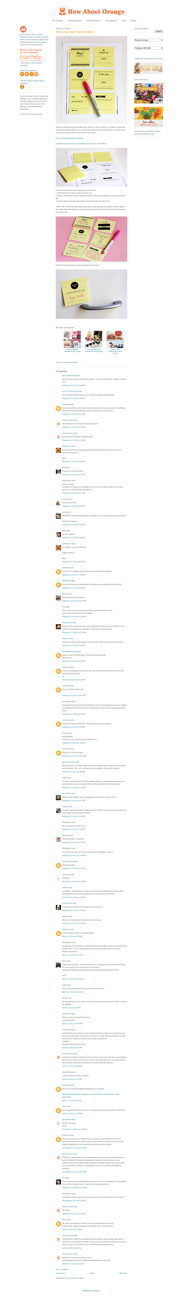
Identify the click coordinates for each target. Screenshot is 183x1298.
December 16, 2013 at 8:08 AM (74, 1172)
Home (92, 1273)
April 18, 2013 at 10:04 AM (72, 1024)
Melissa (65, 916)
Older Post (123, 1273)
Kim (63, 1178)
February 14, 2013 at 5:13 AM (73, 661)
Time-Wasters (111, 21)
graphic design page (35, 81)
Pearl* (64, 778)
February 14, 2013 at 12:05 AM (74, 617)
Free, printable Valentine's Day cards (72, 350)
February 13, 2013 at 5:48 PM (73, 538)
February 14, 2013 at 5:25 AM (73, 680)
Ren (63, 607)
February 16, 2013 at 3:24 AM (73, 843)
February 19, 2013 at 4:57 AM (73, 910)
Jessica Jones (67, 420)
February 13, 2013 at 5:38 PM (73, 525)
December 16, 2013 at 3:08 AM (74, 1148)
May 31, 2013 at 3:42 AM (71, 1101)
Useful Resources (93, 21)
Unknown (66, 404)
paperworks (66, 1014)
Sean (64, 1106)
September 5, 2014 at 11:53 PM (74, 1188)
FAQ (123, 21)
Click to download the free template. (69, 138)
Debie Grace (67, 903)
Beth (64, 468)
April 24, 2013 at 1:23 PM (72, 1079)
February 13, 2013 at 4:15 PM (73, 427)
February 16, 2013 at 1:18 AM (73, 829)
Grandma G (66, 446)
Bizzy (64, 1220)
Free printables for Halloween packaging (93, 350)
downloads (67, 362)
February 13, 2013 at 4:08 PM (73, 385)
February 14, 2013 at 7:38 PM (73, 743)
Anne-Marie (66, 793)
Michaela (65, 835)
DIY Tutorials (57, 21)
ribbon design (149, 134)
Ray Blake (66, 1085)
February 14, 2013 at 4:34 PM (73, 727)
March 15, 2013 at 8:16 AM (72, 979)
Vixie (64, 961)
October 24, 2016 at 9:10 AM (73, 1264)
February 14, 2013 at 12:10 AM (74, 632)
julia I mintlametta (69, 376)
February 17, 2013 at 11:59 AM (74, 882)
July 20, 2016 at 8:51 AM (71, 1248)
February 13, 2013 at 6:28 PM (73, 562)
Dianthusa (66, 875)
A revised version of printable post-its (77, 144)
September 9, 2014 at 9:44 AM (74, 1201)
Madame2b (66, 1120)
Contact (133, 21)
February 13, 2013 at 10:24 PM (74, 601)
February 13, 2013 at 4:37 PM (73, 475)
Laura (64, 512)
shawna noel (67, 623)
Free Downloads (74, 21)
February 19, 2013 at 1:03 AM (73, 897)
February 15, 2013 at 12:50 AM (74, 756)
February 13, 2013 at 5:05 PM (73, 506)
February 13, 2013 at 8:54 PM (73, 588)
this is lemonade (68, 762)
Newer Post (60, 1273)
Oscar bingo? (157, 59)
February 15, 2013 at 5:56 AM (73, 772)
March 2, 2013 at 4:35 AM (72, 936)
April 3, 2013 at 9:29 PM (71, 1008)
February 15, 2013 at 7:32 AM (73, 788)
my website (42, 42)
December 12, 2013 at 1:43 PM (74, 1129)
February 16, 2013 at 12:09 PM (74, 856)
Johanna (65, 638)
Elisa (64, 531)
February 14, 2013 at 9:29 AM (73, 714)
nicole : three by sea (70, 391)
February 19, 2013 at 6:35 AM (73, 923)
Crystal (65, 733)
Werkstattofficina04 (69, 652)
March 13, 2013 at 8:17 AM (72, 955)
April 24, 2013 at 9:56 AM (72, 1066)
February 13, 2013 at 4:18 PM (73, 461)
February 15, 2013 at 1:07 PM (73, 801)
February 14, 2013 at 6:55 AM (73, 696)
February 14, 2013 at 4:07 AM (73, 645)
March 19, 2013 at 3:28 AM (72, 992)
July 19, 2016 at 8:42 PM (71, 1230)
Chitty (64, 985)
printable (74, 362)
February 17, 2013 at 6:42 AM (73, 869)
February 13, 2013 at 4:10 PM (73, 414)
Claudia (65, 807)
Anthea (65, 888)
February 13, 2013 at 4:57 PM (73, 493)
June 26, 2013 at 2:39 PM (72, 1114)
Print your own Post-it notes (74, 31)
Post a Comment (62, 1270)
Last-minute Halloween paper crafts (115, 351)
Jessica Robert (68, 862)
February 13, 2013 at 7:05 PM (73, 575)
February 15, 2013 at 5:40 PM (73, 816)
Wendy (65, 594)
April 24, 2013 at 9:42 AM (72, 1048)
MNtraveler (66, 581)
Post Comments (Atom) (75, 1278)
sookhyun (66, 568)
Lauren (65, 499)
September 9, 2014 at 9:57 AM (74, 1214)
